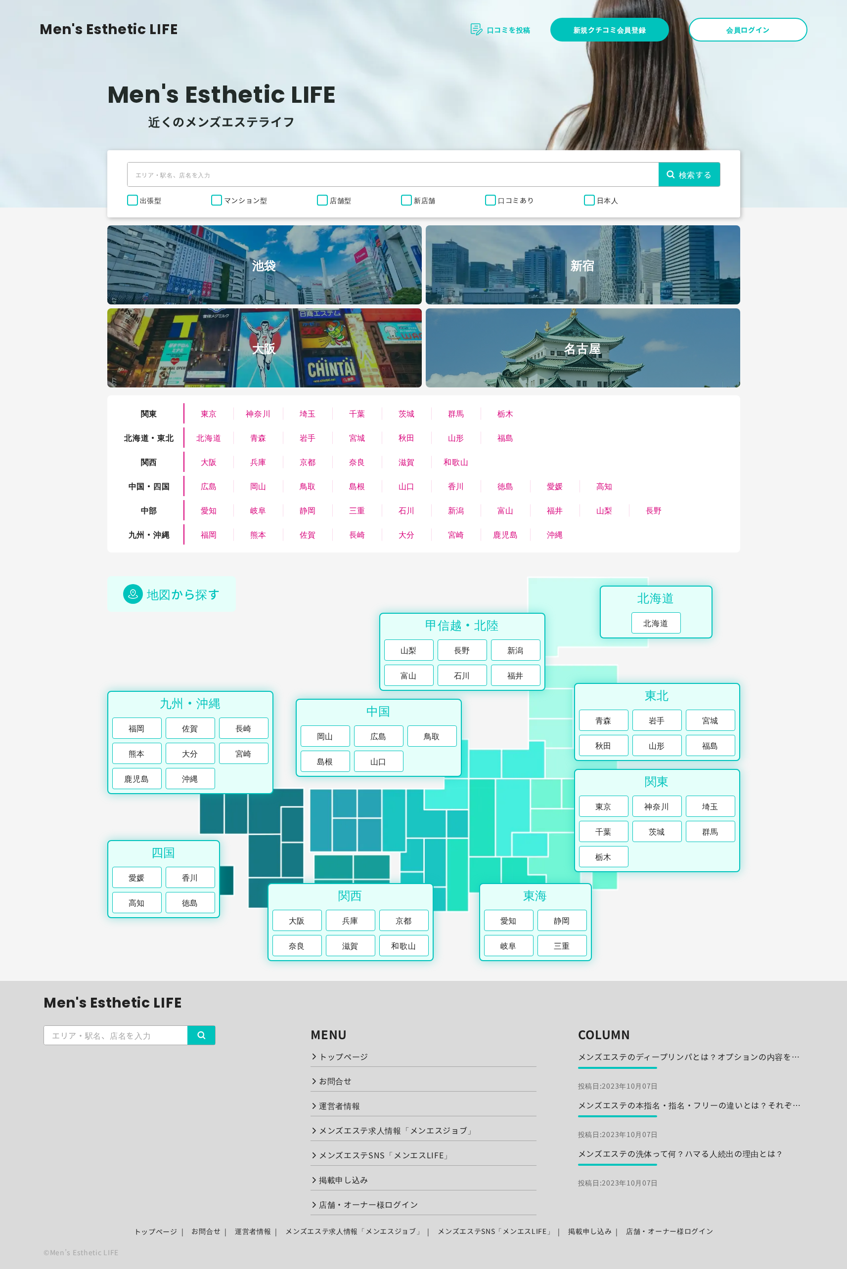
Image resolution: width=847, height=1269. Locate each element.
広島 (209, 486)
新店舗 (425, 200)
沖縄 (555, 534)
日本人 (608, 200)
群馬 (456, 413)
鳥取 (308, 486)
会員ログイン (748, 30)
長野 (654, 510)
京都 (308, 461)
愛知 (209, 510)
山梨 (604, 510)
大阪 (209, 461)
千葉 (357, 413)
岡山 (258, 486)
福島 (505, 437)
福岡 (209, 534)
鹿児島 (505, 534)
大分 (407, 534)
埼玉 (308, 413)
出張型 (151, 200)
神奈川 (258, 413)
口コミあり (516, 200)
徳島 (505, 486)
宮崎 (456, 534)
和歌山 (456, 461)
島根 (357, 486)
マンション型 (245, 200)
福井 (555, 510)
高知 (604, 486)
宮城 (357, 437)
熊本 (258, 534)
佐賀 (308, 534)
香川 (456, 486)
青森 (258, 437)
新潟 (456, 510)
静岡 (308, 510)
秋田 (407, 437)
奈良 (357, 461)
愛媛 (555, 486)
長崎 (357, 534)
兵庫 (258, 461)
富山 (505, 510)
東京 (209, 413)
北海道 (208, 437)
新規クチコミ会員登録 (610, 30)
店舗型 (341, 200)
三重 (357, 510)
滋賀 (407, 461)
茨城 (407, 413)
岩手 (308, 437)
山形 (456, 437)
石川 (407, 510)
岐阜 (258, 510)
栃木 (505, 413)
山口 (407, 486)
